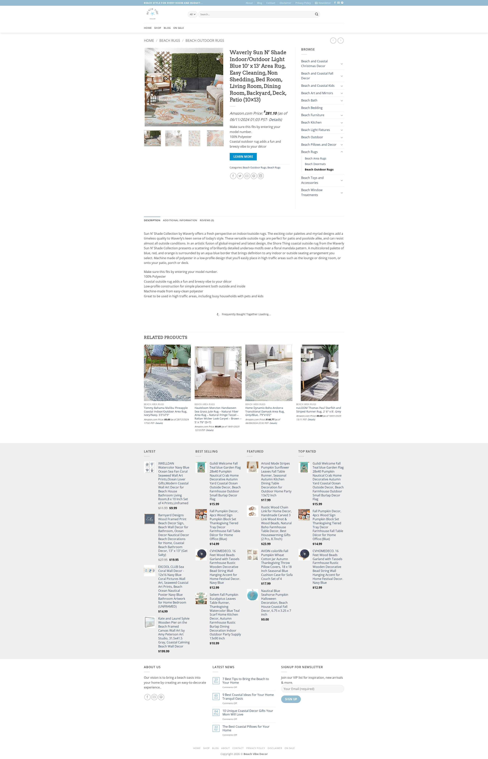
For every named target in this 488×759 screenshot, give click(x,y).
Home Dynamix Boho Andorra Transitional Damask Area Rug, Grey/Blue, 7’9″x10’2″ (265, 411)
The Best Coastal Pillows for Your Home (246, 728)
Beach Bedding (312, 108)
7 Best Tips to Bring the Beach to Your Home (245, 680)
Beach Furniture (312, 115)
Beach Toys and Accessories (312, 180)
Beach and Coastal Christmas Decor (314, 63)
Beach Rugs (169, 40)
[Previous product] (341, 40)
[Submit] (316, 14)
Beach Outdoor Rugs (204, 40)
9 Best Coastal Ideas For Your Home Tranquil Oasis (248, 696)
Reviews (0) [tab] (207, 220)
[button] (323, 3)
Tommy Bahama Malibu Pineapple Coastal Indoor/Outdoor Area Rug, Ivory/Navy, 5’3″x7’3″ (166, 411)
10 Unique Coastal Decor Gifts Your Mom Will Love (247, 712)
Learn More (243, 156)
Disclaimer (285, 3)
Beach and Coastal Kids (318, 86)
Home (148, 28)
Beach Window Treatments (311, 192)
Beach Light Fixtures (315, 130)
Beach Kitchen (311, 122)
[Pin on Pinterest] (254, 176)
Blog (259, 3)
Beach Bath (309, 100)
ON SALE (178, 28)
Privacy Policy (303, 3)
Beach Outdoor (312, 137)
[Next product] (333, 40)
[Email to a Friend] (247, 176)
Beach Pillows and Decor (318, 144)
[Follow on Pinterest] (342, 3)
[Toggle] (342, 63)
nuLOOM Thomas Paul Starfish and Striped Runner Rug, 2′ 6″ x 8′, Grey (318, 409)
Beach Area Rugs (315, 158)
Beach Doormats (315, 164)
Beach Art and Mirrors (317, 93)
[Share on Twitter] (240, 176)
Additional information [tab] (180, 220)
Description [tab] (152, 220)
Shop (157, 28)
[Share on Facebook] (233, 176)
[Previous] (150, 87)
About (249, 3)
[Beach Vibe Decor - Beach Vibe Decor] (163, 14)
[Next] (217, 87)
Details (275, 119)
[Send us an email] (338, 3)
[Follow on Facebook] (335, 3)
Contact (270, 3)
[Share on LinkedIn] (261, 176)
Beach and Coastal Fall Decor (317, 75)
